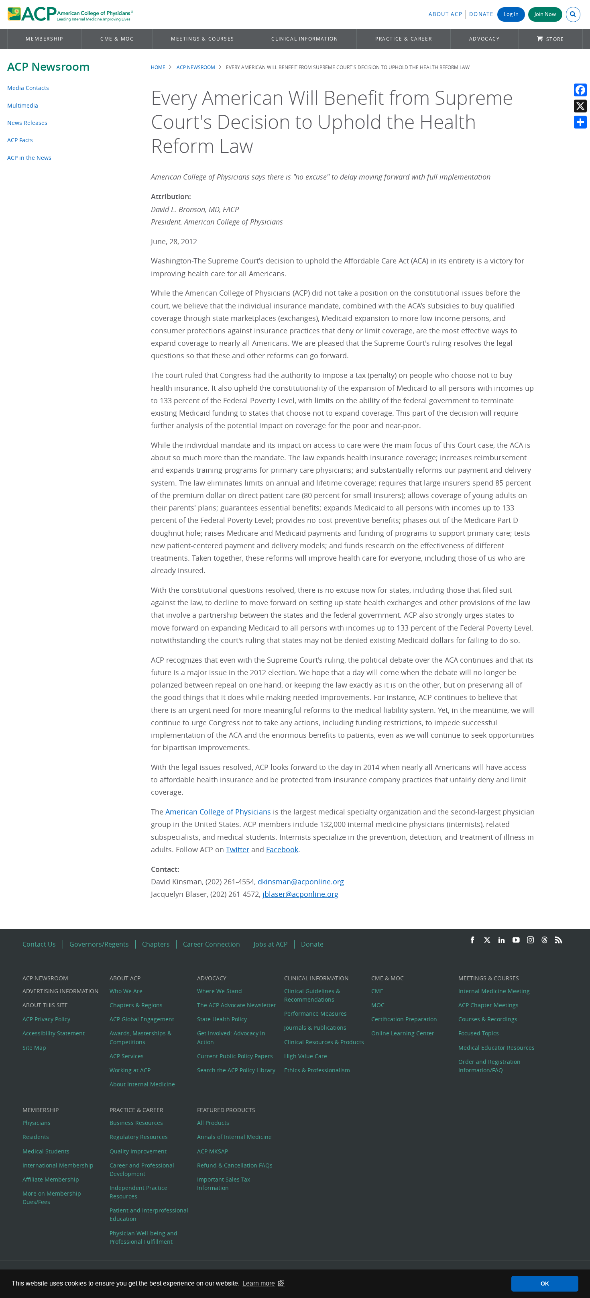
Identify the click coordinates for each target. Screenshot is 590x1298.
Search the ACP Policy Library (236, 1070)
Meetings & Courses (202, 38)
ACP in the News (29, 157)
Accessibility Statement (53, 1033)
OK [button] (545, 1283)
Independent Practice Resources (138, 1192)
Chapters (156, 944)
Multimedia (22, 105)
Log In (511, 14)
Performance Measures (315, 1013)
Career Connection (211, 944)
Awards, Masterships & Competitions (140, 1037)
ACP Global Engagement (142, 1019)
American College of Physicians (218, 811)
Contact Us (39, 944)
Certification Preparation (404, 1019)
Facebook (282, 849)
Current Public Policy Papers (235, 1056)
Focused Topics (478, 1033)
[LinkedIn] (501, 940)
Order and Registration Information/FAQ (489, 1066)
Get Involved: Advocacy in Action (231, 1037)
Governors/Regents (99, 944)
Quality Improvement (138, 1151)
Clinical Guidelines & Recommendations (312, 995)
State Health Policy (222, 1019)
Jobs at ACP (271, 944)
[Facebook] (580, 90)
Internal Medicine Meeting (494, 991)
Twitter (237, 849)
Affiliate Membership (50, 1179)
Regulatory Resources (139, 1137)
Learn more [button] (258, 1283)
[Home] (70, 14)
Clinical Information (304, 38)
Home (158, 67)
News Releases (27, 123)
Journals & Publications (315, 1027)
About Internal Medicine (142, 1084)
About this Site (45, 1005)
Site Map (34, 1047)
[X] (580, 106)
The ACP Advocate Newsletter (236, 1005)
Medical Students (45, 1151)
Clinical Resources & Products (324, 1042)
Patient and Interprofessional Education (149, 1214)
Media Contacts (28, 88)
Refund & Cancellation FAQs (235, 1165)
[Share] (580, 122)
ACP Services (127, 1056)
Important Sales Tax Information (223, 1184)
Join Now (545, 14)
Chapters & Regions (136, 1005)
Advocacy (484, 38)
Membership (44, 38)
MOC (378, 1005)
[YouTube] (516, 940)
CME (377, 991)
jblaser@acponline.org (300, 894)
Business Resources (136, 1123)
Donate (481, 14)
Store (555, 39)
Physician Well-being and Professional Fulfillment (143, 1237)
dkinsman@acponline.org (301, 881)
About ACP (445, 14)
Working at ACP (130, 1070)
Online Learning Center (402, 1033)
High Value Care (305, 1056)
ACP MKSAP (212, 1151)
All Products (213, 1123)
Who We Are (126, 991)
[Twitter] (487, 940)
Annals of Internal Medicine (234, 1137)
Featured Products (226, 1110)
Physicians (36, 1123)
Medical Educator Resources (496, 1047)
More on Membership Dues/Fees (51, 1198)
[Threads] (544, 940)
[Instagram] (530, 940)
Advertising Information (60, 991)
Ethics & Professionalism (317, 1070)
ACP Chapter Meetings (488, 1005)
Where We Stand (219, 991)
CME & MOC (117, 38)
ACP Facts (20, 140)
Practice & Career (403, 38)
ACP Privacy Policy (46, 1019)
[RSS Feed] (558, 940)
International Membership (58, 1165)
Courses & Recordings (487, 1019)
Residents (35, 1137)
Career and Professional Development (142, 1169)
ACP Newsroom (48, 66)
